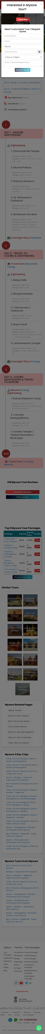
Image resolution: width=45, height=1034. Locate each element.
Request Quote (22, 70)
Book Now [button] (23, 19)
